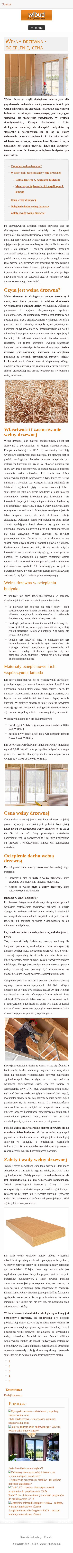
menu (39, 27)
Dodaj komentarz (13, 1395)
